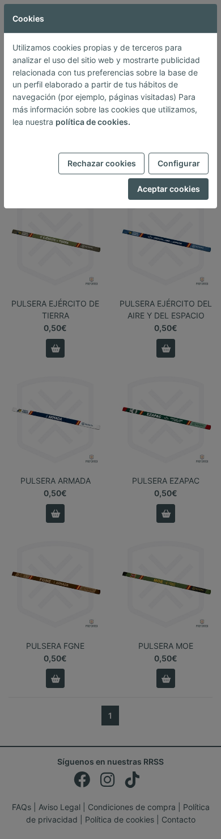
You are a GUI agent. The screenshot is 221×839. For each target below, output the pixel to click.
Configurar (179, 163)
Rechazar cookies (101, 163)
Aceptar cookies (168, 189)
